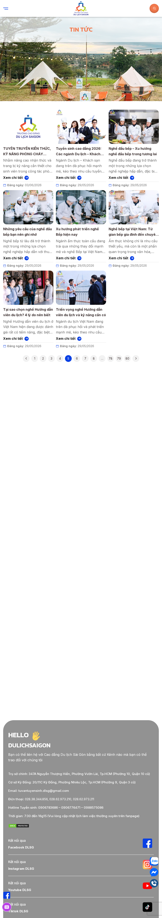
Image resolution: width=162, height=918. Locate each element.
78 (110, 358)
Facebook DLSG (21, 847)
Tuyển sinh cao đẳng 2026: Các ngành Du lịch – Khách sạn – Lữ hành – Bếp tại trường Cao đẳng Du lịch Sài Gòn (81, 151)
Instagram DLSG (21, 869)
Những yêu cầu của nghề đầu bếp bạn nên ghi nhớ (27, 232)
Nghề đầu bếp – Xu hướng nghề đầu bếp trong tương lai (133, 151)
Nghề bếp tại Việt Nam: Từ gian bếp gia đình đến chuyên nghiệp (133, 232)
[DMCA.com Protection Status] (18, 827)
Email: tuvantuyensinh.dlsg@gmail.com (38, 791)
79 (119, 358)
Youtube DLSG (19, 890)
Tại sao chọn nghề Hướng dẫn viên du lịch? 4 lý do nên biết (28, 312)
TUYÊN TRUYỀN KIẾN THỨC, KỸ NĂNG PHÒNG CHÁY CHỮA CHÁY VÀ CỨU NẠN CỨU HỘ (27, 151)
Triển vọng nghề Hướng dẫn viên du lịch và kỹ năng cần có (81, 312)
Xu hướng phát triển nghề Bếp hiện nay (77, 232)
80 (127, 358)
